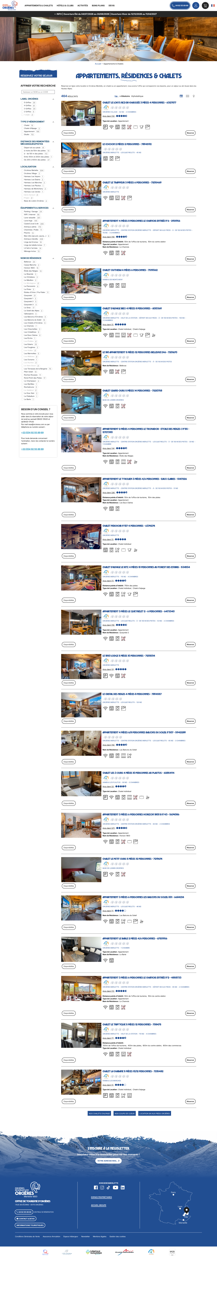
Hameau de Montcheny (35, 189)
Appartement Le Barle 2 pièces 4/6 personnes (135, 938)
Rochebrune (30, 387)
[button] (205, 5)
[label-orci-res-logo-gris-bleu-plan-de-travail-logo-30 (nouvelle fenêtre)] (67, 1252)
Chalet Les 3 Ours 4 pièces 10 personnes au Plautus (138, 772)
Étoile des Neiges (33, 271)
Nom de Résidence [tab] (31, 258)
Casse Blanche (31, 265)
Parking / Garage (33, 211)
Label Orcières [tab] (29, 99)
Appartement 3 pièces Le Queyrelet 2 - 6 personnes (139, 611)
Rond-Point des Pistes (34, 378)
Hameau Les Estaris (33, 179)
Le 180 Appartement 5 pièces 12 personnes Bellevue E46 (140, 352)
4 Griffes (29, 105)
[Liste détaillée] (181, 96)
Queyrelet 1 (30, 298)
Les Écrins (29, 338)
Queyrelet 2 (30, 301)
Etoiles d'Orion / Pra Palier (36, 292)
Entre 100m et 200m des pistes (38, 157)
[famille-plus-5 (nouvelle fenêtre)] (151, 1252)
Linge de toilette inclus (34, 245)
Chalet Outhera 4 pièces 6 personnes (130, 270)
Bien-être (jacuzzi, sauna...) (36, 236)
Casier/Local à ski (34, 224)
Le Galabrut (30, 390)
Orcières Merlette (33, 170)
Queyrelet (30, 295)
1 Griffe (28, 115)
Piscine (29, 233)
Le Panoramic (31, 286)
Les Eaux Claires (32, 335)
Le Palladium (30, 396)
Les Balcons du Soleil (34, 320)
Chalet (28, 125)
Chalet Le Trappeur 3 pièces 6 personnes (132, 182)
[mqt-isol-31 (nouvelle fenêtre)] (45, 1252)
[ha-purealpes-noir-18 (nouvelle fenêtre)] (172, 1252)
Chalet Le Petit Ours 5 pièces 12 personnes (132, 858)
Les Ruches (30, 362)
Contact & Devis (27, 1219)
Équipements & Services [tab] (34, 208)
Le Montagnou (31, 283)
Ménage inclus (32, 251)
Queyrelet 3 (30, 304)
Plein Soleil (30, 372)
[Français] (212, 5)
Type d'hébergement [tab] (33, 121)
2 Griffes (29, 112)
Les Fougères (31, 347)
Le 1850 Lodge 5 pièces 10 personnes (129, 655)
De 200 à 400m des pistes (37, 160)
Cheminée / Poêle (33, 230)
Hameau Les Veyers (33, 176)
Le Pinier (29, 289)
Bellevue (29, 262)
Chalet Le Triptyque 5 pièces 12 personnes (132, 1024)
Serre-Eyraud (31, 195)
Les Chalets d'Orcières (34, 323)
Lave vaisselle (32, 218)
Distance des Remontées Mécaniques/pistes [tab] (35, 142)
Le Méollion (30, 280)
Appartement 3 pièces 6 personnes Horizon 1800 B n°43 (141, 814)
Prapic (28, 198)
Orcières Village (32, 173)
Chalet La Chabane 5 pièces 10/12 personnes (133, 1071)
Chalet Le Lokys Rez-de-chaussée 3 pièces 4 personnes (139, 102)
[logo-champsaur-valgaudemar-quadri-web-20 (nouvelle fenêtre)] (94, 1252)
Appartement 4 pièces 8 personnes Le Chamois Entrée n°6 (141, 220)
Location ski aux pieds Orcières (155, 1113)
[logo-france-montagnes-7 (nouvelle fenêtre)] (124, 1252)
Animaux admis (32, 227)
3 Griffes (29, 108)
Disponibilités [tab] (69, 133)
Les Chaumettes (32, 329)
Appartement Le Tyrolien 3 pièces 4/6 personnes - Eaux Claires (145, 478)
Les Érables (30, 341)
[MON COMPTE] (195, 5)
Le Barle (28, 399)
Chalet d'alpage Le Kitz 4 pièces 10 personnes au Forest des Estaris (146, 567)
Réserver (190, 133)
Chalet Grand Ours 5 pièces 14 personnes (132, 390)
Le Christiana (31, 277)
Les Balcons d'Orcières (35, 317)
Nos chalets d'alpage (99, 1113)
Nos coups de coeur (124, 1113)
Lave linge (30, 221)
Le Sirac (29, 307)
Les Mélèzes (30, 356)
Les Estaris (30, 344)
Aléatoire (125, 96)
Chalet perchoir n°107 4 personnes (129, 525)
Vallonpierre (30, 314)
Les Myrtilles (30, 384)
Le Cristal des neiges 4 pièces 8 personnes (132, 694)
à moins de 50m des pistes (36, 150)
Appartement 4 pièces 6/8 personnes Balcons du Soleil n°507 (144, 732)
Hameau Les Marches (34, 182)
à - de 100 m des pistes (35, 153)
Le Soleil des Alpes (33, 310)
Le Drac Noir (30, 393)
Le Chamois (30, 326)
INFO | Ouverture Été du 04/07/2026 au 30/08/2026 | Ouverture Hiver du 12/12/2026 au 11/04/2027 (107, 14)
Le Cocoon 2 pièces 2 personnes (127, 144)
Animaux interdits (33, 239)
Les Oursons (30, 359)
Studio (29, 134)
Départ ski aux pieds (34, 147)
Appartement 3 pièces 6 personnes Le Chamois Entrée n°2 (142, 977)
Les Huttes (30, 350)
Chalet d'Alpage (32, 128)
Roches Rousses (32, 375)
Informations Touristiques (30, 1225)
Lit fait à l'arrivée (32, 248)
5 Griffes (29, 102)
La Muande (30, 274)
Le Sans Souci (31, 365)
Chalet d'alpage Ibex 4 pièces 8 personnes (132, 308)
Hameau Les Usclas (33, 192)
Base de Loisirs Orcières (35, 201)
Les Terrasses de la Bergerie (37, 369)
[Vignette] (187, 96)
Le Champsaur (31, 381)
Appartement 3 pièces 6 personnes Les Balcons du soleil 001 (143, 897)
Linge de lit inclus (33, 242)
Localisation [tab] (28, 166)
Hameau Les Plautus (33, 185)
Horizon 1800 (31, 268)
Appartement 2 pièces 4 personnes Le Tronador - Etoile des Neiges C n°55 (145, 430)
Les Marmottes (31, 353)
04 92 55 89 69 (181, 5)
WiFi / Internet (31, 214)
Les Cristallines (31, 332)
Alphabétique (137, 96)
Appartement (31, 131)
